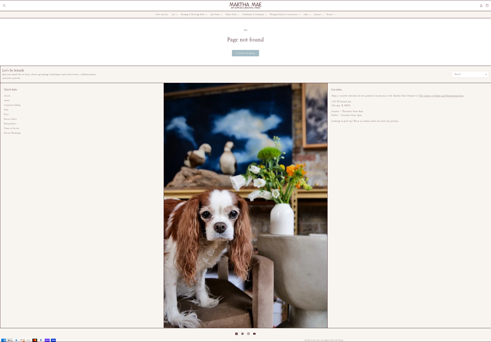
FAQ (6, 110)
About (7, 100)
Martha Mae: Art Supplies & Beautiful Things (327, 340)
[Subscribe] (486, 74)
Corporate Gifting (12, 105)
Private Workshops (12, 133)
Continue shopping (245, 53)
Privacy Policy (10, 119)
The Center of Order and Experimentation (441, 96)
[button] (4, 5)
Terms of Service (11, 128)
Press (6, 114)
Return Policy (10, 124)
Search (7, 96)
